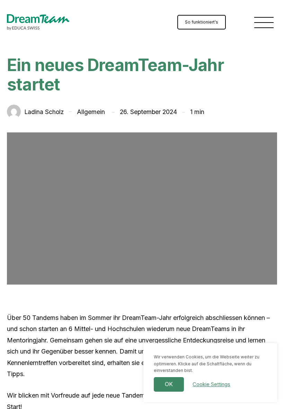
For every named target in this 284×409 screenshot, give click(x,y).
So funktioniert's (201, 22)
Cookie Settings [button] (211, 384)
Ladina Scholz (35, 113)
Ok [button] (169, 384)
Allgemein (92, 111)
